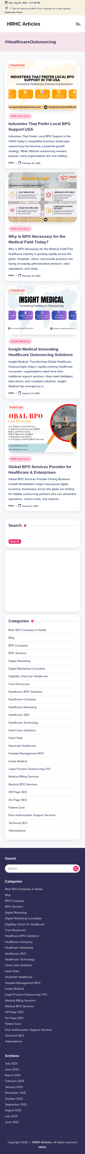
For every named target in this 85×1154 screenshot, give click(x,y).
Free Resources (19, 684)
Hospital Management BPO (26, 753)
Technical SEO (17, 823)
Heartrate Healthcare (22, 745)
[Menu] (78, 24)
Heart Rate (15, 738)
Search (15, 525)
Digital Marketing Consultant (26, 668)
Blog (11, 637)
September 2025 (16, 1104)
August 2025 (13, 1110)
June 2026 (12, 1069)
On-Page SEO (17, 799)
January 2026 (14, 1087)
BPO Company (18, 645)
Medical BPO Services (22, 784)
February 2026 (14, 1081)
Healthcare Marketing (22, 707)
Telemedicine (17, 830)
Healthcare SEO (19, 714)
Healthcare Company (22, 699)
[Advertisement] (37, 580)
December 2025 (15, 1092)
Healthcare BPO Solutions (25, 691)
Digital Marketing (19, 661)
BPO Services (20, 116)
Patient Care (16, 807)
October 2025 (14, 1098)
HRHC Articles (23, 24)
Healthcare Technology (23, 722)
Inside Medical (20, 341)
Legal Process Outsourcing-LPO (29, 769)
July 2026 (11, 1063)
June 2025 (12, 1122)
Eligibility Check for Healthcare (28, 676)
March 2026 (13, 1075)
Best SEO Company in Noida (27, 630)
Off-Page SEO (17, 792)
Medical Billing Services (23, 776)
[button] (76, 868)
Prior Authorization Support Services (31, 815)
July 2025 (11, 1116)
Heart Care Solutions (22, 730)
